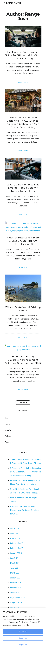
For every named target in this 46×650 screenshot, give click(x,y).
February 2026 (16, 543)
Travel (7, 442)
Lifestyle (8, 430)
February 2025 (16, 548)
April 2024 (15, 568)
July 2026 (14, 528)
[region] (23, 629)
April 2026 (15, 538)
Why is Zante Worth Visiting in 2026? (23, 309)
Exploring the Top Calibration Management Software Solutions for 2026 (23, 360)
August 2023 (16, 602)
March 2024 (15, 573)
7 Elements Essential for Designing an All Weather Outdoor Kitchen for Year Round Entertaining (23, 122)
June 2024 (14, 558)
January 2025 (16, 553)
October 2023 (16, 592)
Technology (9, 436)
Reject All (23, 644)
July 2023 (14, 607)
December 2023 (17, 582)
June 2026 (14, 533)
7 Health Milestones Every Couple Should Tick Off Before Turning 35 (23, 241)
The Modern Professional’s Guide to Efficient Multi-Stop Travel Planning (23, 55)
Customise (23, 638)
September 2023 (17, 597)
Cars (6, 418)
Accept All (23, 631)
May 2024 (14, 563)
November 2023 (17, 587)
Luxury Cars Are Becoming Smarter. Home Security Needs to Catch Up (23, 188)
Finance (7, 424)
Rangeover (12, 3)
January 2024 (16, 577)
